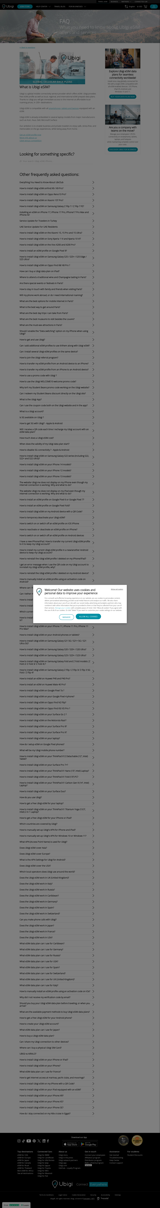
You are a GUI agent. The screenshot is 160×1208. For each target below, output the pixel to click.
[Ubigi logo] (39, 591)
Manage (67, 617)
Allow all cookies (88, 616)
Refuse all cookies (117, 589)
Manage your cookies (63, 608)
